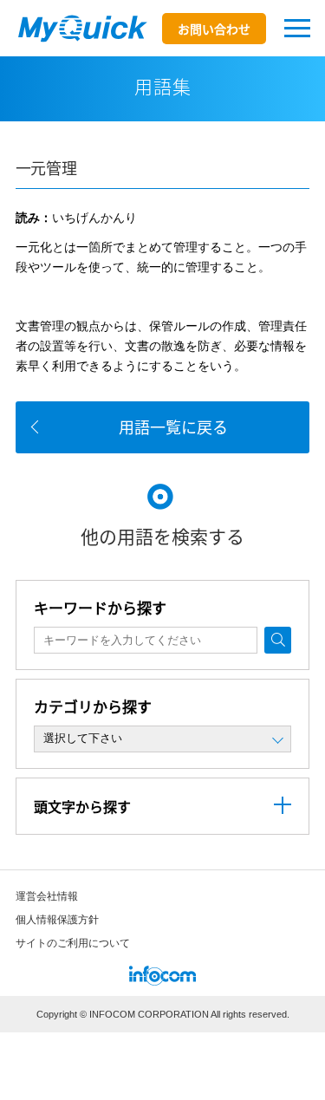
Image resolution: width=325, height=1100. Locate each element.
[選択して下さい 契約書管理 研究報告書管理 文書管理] (163, 739)
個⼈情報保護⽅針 (57, 920)
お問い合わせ (214, 28)
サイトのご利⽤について (73, 943)
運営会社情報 (47, 896)
